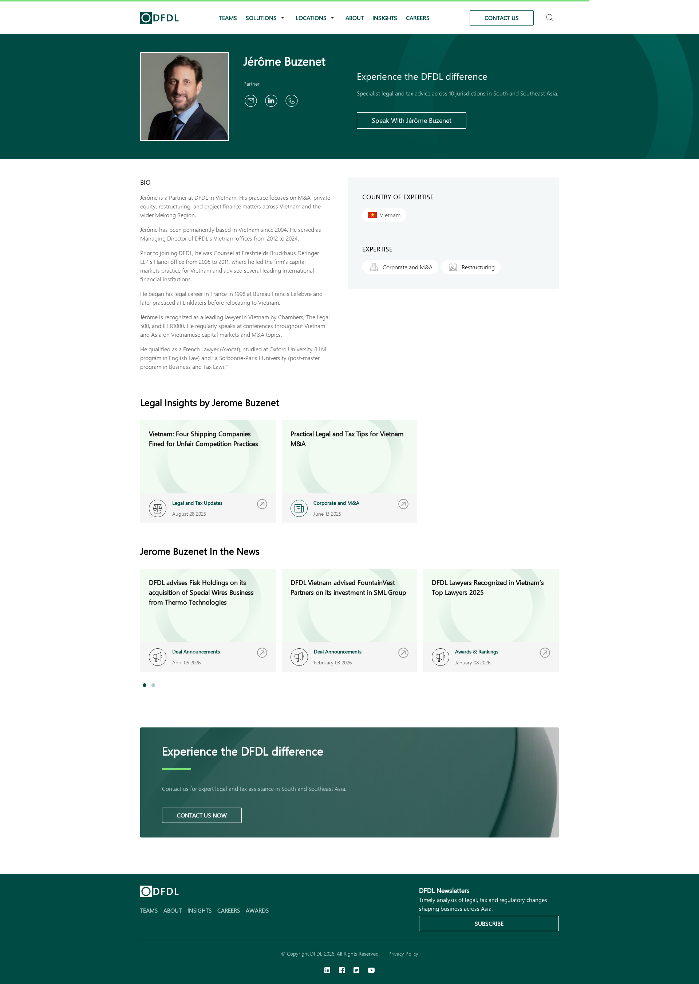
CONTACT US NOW (202, 815)
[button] (144, 685)
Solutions (261, 18)
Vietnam (390, 215)
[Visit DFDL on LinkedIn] (327, 971)
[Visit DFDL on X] (356, 971)
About (354, 18)
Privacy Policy (403, 953)
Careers (418, 18)
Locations (311, 18)
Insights (384, 18)
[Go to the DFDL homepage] (159, 18)
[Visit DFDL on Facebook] (342, 971)
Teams (228, 18)
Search (550, 14)
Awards (257, 910)
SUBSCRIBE (489, 923)
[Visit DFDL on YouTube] (371, 971)
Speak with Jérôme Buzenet (411, 120)
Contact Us (502, 18)
